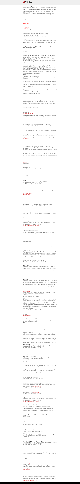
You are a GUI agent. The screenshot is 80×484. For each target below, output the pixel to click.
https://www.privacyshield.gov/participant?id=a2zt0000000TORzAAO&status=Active (31, 225)
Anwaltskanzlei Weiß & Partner (33, 480)
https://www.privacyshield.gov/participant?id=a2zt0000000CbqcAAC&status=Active (31, 348)
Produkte (43, 2)
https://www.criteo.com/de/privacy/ (26, 315)
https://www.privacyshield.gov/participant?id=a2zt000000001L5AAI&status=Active (31, 123)
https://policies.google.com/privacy (26, 138)
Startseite (40, 2)
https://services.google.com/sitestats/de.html (28, 417)
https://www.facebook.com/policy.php (27, 218)
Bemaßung (49, 2)
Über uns (46, 2)
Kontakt (52, 2)
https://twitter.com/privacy (36, 392)
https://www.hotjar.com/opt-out (26, 291)
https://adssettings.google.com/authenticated (28, 193)
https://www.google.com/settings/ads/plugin (27, 457)
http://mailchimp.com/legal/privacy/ (27, 331)
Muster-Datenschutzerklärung (26, 480)
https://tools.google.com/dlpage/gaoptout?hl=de (28, 113)
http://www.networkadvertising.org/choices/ (27, 463)
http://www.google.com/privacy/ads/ (27, 469)
